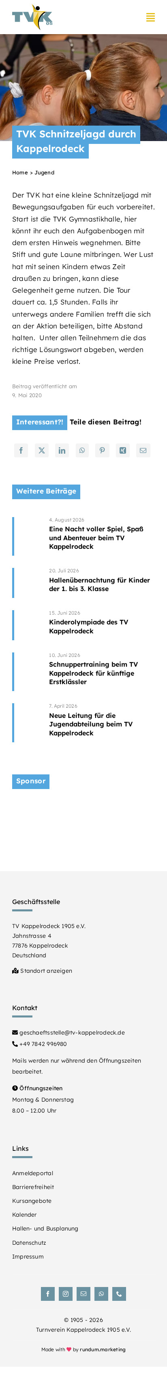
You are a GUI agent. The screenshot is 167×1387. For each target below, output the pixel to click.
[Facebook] (21, 450)
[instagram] (66, 1294)
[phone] (119, 1294)
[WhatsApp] (82, 450)
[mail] (83, 1294)
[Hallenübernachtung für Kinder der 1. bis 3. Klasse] (102, 583)
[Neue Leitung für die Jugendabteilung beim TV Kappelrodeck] (102, 722)
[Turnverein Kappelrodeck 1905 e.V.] (32, 7)
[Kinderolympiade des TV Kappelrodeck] (102, 625)
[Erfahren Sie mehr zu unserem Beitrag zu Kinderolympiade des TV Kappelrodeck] (27, 625)
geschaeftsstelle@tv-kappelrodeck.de (71, 1032)
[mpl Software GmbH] (83, 806)
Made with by (83, 1349)
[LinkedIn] (62, 450)
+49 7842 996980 (42, 1044)
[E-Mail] (143, 450)
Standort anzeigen (45, 970)
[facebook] (48, 1294)
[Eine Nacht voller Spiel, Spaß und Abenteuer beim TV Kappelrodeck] (102, 536)
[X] (42, 450)
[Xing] (123, 450)
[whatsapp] (101, 1294)
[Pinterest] (102, 450)
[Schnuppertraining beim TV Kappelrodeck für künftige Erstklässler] (102, 671)
